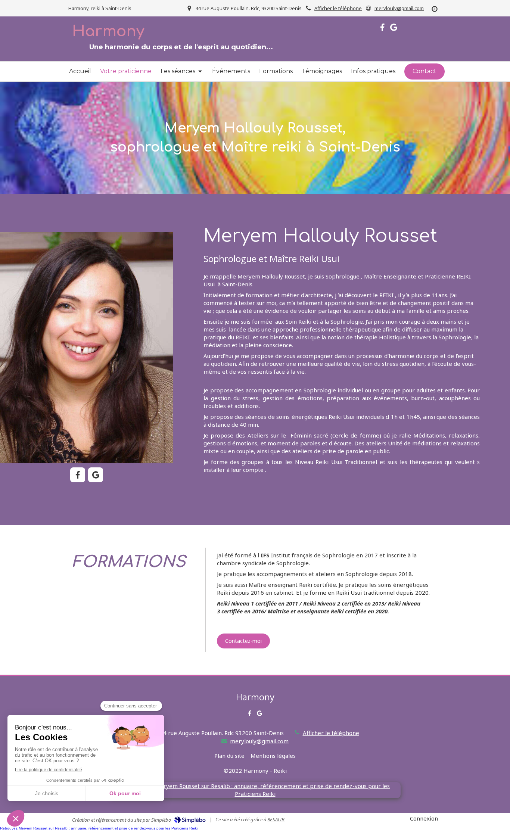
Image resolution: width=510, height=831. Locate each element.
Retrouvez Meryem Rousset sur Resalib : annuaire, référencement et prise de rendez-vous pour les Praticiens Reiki (99, 828)
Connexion (424, 818)
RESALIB (275, 819)
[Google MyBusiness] (393, 29)
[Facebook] (382, 29)
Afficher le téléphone (338, 8)
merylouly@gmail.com (259, 741)
